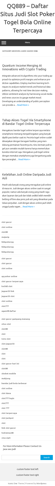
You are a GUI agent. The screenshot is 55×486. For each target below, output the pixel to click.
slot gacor (7, 222)
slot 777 (5, 408)
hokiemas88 (7, 433)
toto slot (6, 339)
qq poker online (9, 276)
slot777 (5, 306)
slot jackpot (8, 418)
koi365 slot (7, 286)
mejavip (5, 237)
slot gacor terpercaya (12, 281)
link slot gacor (9, 428)
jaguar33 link (8, 291)
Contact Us (35, 446)
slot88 (5, 232)
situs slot (6, 324)
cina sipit (6, 438)
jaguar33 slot (8, 296)
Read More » (23, 105)
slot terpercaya (9, 413)
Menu (27, 42)
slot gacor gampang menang (16, 319)
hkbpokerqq (8, 242)
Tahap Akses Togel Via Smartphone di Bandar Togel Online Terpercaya (26, 121)
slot (4, 334)
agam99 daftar (9, 311)
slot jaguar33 (8, 344)
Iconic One (12, 483)
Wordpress (41, 483)
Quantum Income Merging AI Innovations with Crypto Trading (24, 67)
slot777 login (8, 398)
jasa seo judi (9, 449)
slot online (7, 227)
